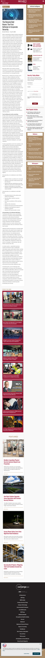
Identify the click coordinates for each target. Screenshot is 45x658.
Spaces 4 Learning (22, 626)
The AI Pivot (22, 633)
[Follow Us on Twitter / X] (3, 1)
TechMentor (22, 629)
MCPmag (22, 612)
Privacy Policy (36, 91)
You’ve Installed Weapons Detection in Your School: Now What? (35, 168)
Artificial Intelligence (35, 6)
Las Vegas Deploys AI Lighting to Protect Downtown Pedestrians (12, 429)
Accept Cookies (36, 653)
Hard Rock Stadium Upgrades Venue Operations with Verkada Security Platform (12, 498)
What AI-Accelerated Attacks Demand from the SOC (35, 149)
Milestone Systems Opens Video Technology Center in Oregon (10, 358)
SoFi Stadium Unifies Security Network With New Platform (33, 113)
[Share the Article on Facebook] (3, 7)
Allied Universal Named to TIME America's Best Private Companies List (12, 412)
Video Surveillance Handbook (35, 171)
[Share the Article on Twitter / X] (6, 7)
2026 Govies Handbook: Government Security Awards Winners (35, 184)
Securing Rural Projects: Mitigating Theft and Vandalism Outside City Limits (13, 567)
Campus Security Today (22, 602)
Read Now (6, 474)
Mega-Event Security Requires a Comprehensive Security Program (36, 31)
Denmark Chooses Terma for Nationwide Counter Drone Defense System (12, 305)
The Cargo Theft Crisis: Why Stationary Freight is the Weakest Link (35, 179)
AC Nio (34, 64)
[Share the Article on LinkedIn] (5, 7)
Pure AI (22, 619)
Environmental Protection (22, 607)
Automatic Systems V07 (37, 55)
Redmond (22, 621)
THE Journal (22, 636)
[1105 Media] (22, 592)
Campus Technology (22, 605)
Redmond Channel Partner (22, 624)
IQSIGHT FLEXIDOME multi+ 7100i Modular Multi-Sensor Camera (37, 45)
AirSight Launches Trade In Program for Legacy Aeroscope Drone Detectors (12, 341)
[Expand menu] (43, 1)
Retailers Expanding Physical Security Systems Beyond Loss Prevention (12, 462)
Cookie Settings (26, 653)
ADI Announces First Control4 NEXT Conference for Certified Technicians (11, 376)
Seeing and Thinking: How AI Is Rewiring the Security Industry (35, 153)
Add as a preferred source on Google (5, 3)
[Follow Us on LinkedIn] (2, 1)
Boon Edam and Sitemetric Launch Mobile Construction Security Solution (12, 323)
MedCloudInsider (22, 614)
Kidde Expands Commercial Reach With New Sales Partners (34, 121)
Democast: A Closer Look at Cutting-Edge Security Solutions (36, 157)
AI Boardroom (22, 595)
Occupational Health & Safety (22, 617)
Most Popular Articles (32, 109)
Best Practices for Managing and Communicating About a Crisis (35, 145)
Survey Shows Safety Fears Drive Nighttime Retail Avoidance (12, 533)
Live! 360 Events (22, 609)
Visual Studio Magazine (22, 641)
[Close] (40, 644)
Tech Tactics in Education (22, 631)
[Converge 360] (22, 587)
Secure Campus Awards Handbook (34, 175)
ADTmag (22, 597)
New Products (35, 39)
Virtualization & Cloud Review (22, 638)
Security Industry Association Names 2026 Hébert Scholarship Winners (12, 394)
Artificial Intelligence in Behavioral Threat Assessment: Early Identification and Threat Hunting (35, 139)
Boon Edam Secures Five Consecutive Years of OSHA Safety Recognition (35, 117)
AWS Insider (22, 600)
